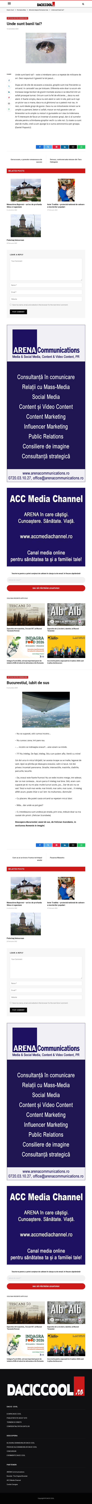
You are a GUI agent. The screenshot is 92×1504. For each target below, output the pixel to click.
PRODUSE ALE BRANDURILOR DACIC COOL (22, 1447)
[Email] (9, 103)
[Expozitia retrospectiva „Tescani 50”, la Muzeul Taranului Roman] (26, 614)
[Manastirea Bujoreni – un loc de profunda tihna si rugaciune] (26, 190)
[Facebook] (9, 80)
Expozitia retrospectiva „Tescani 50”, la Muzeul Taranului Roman (24, 630)
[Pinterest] (9, 97)
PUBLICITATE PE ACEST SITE (17, 1418)
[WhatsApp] (9, 109)
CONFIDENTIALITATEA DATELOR (18, 1426)
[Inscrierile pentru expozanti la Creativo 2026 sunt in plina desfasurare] (66, 646)
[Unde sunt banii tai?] (46, 51)
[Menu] (9, 3)
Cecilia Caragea (12, 1484)
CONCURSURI (11, 1451)
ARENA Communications (15, 1472)
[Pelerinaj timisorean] (26, 225)
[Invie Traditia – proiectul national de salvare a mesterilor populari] (66, 190)
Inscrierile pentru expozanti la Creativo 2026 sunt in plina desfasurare (65, 662)
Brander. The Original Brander (17, 1476)
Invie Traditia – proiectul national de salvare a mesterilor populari (65, 205)
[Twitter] (9, 86)
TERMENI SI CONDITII (14, 1422)
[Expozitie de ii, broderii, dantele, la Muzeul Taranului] (66, 614)
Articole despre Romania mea (17, 18)
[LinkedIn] (9, 92)
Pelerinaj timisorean (15, 240)
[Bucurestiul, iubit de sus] (46, 710)
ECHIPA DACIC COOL (14, 1414)
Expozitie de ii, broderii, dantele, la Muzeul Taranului (63, 630)
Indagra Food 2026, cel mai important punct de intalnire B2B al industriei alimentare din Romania (25, 662)
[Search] (83, 4)
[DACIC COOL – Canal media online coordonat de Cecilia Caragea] (46, 4)
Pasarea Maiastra (57, 858)
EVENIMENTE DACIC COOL (16, 1455)
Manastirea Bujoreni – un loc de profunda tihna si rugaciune (24, 205)
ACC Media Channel (14, 1480)
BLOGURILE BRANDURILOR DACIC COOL (21, 1443)
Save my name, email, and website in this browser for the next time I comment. (40, 305)
